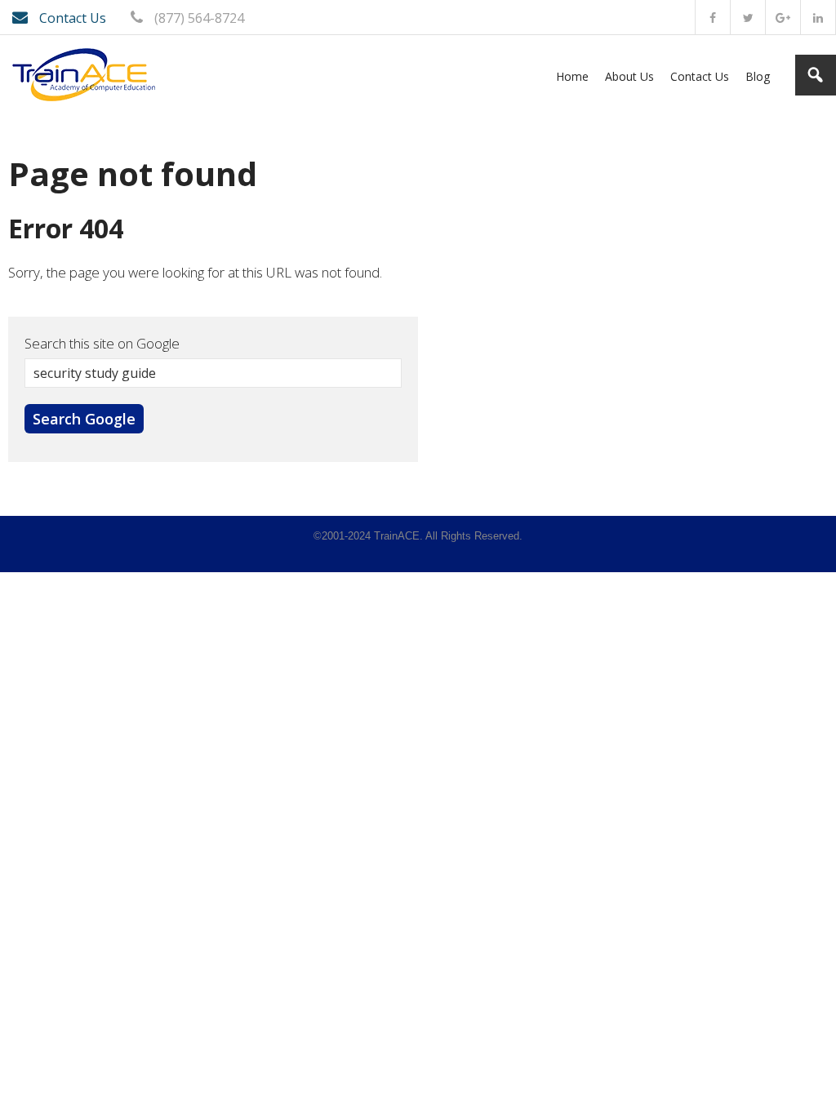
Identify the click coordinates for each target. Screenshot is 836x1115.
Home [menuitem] (572, 76)
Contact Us (71, 18)
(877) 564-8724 (197, 18)
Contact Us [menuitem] (699, 76)
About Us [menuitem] (629, 76)
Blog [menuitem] (757, 76)
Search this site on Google (102, 343)
